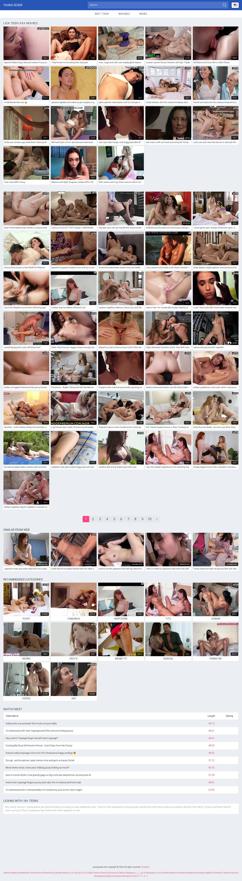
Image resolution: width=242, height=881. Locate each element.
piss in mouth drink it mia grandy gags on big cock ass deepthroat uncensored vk (48, 775)
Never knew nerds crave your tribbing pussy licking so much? (37, 767)
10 (149, 519)
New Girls (124, 14)
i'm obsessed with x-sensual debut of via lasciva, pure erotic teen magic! (44, 790)
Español (208, 873)
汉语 (134, 876)
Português (150, 873)
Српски (57, 873)
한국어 (82, 873)
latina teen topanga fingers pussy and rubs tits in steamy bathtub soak (43, 782)
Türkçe (225, 873)
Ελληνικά (112, 873)
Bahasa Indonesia (178, 873)
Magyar (130, 873)
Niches (143, 14)
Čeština (121, 873)
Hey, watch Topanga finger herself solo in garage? (32, 738)
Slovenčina (48, 873)
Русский (199, 873)
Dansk (104, 873)
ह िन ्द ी (142, 876)
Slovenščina (36, 873)
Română (126, 876)
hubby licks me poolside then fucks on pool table (31, 723)
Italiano (191, 873)
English (108, 876)
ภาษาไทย (73, 873)
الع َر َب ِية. (139, 873)
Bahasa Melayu (11, 873)
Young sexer (12, 5)
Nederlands (24, 873)
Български (99, 876)
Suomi (97, 873)
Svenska (217, 873)
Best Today (102, 14)
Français (117, 876)
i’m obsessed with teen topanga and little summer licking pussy (39, 730)
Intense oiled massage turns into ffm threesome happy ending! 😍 (41, 753)
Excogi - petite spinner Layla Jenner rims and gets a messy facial (40, 760)
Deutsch (233, 873)
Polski (165, 873)
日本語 (89, 873)
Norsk (65, 873)
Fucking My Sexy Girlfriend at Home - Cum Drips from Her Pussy (39, 745)
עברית (158, 873)
